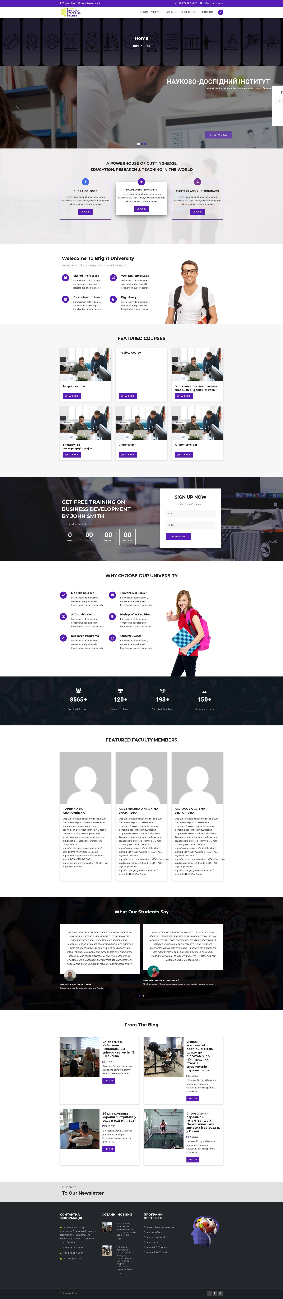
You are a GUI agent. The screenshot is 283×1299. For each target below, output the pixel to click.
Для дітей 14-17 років (156, 1252)
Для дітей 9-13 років (155, 1247)
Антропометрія (74, 386)
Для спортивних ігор (156, 1237)
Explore (85, 212)
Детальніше (71, 396)
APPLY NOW (128, 98)
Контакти (207, 12)
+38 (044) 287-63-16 (73, 1247)
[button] (16, 106)
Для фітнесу (151, 1242)
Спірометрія (127, 444)
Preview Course (130, 352)
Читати (109, 1080)
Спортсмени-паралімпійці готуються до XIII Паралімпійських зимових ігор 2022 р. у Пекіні (203, 1122)
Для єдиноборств (154, 1232)
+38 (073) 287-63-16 (187, 3)
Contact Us (158, 98)
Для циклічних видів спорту (161, 1227)
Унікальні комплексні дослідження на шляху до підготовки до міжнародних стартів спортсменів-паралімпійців (199, 1056)
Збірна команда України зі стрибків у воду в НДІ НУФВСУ (119, 1117)
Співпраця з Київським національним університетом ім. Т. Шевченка (118, 1049)
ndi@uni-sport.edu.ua (213, 3)
